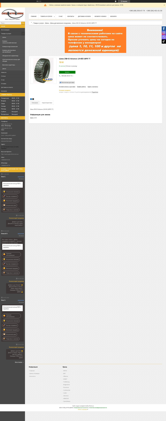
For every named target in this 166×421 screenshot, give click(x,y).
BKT (64, 373)
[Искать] (23, 23)
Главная (33, 16)
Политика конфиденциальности (98, 407)
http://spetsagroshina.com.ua (9, 154)
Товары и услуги (6, 33)
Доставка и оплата (7, 87)
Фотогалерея (5, 30)
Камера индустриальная (10, 46)
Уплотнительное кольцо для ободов (11, 60)
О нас (3, 80)
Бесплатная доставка (68, 82)
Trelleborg (66, 382)
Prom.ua (91, 406)
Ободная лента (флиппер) (10, 56)
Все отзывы (18, 362)
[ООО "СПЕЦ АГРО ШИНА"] (12, 13)
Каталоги (4, 91)
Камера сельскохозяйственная (9, 42)
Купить (67, 72)
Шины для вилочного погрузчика (60, 23)
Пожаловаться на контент (81, 407)
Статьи (3, 76)
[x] (33, 99)
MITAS (65, 371)
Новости (3, 72)
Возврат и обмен (100, 16)
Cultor (65, 393)
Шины (4, 37)
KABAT (65, 379)
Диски (4, 68)
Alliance (65, 376)
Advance (65, 396)
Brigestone (66, 384)
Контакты (70, 16)
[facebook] (31, 99)
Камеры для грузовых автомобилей (9, 51)
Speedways (66, 401)
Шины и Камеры (34, 373)
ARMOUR (66, 398)
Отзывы (3, 83)
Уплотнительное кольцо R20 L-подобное (12, 184)
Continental (66, 390)
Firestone (66, 387)
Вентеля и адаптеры (8, 65)
